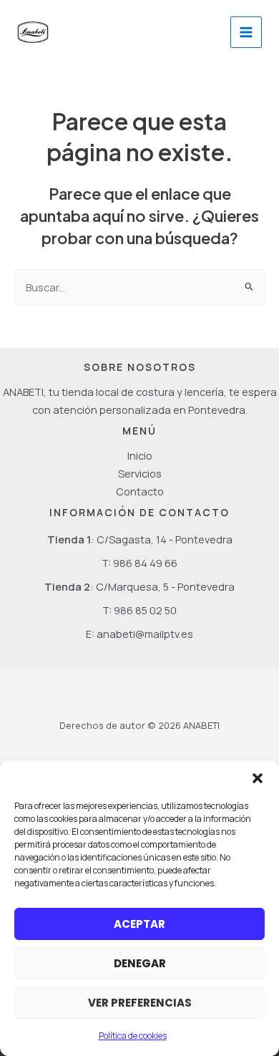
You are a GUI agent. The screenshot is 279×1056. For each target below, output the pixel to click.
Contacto (140, 491)
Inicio (139, 455)
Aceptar (139, 923)
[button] (257, 778)
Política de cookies (133, 1036)
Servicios (140, 473)
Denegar (140, 963)
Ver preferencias (140, 1002)
